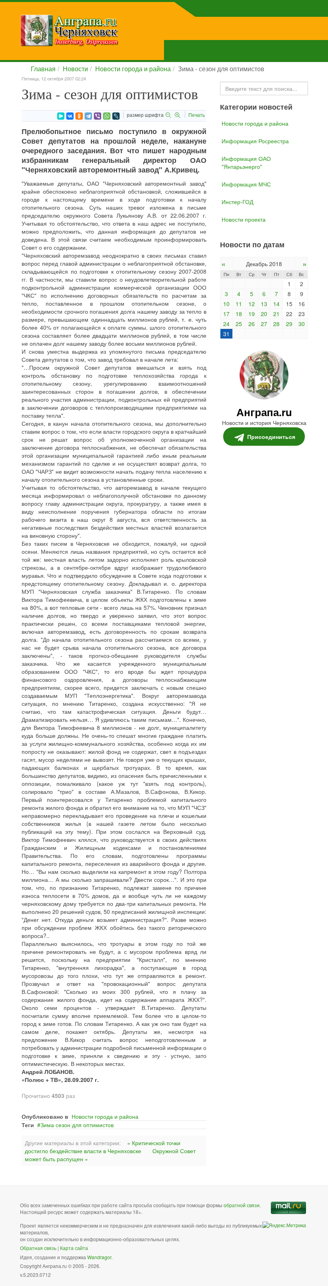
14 (276, 304)
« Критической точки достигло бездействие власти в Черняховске (102, 1147)
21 (276, 314)
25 (239, 324)
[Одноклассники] (79, 116)
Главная (43, 68)
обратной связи (242, 1205)
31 (226, 334)
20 (264, 314)
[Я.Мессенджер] (60, 116)
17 (226, 314)
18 (239, 314)
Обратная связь (38, 1247)
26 (251, 324)
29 (289, 324)
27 (264, 324)
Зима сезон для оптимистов (77, 1125)
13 (264, 304)
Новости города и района (133, 68)
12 (251, 304)
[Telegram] (88, 116)
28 (276, 324)
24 (226, 324)
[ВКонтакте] (70, 116)
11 (239, 304)
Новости (75, 68)
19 (251, 314)
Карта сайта (74, 1247)
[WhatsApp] (106, 116)
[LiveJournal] (116, 116)
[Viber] (97, 116)
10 (226, 304)
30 (301, 324)
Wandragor (99, 1257)
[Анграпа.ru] (110, 30)
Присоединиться (271, 437)
